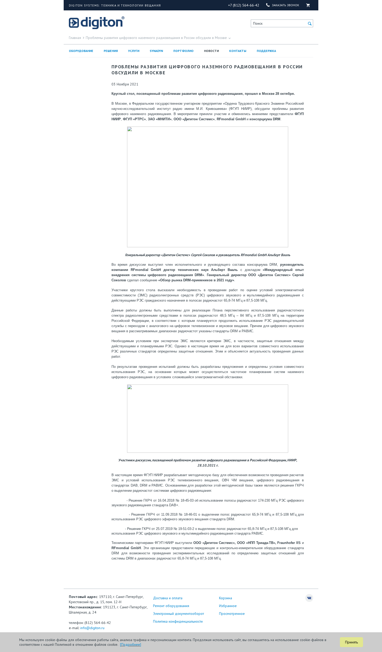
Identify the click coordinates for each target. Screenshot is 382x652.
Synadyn (156, 51)
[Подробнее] (130, 644)
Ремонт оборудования (171, 605)
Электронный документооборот (178, 613)
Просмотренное (232, 613)
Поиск (257, 23)
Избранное (228, 605)
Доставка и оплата (167, 598)
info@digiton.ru (92, 628)
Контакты (237, 51)
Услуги (133, 51)
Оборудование (81, 51)
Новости (211, 51)
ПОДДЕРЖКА (266, 51)
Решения (111, 51)
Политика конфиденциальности (178, 621)
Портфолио (183, 51)
